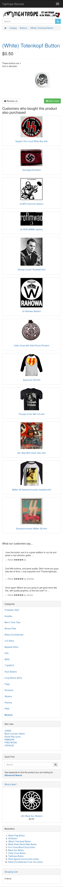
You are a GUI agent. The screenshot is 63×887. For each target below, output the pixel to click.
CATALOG (9, 745)
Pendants (9, 690)
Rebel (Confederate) (14, 634)
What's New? (11, 784)
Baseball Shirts (11, 646)
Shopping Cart (11, 871)
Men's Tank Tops (12, 622)
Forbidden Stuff (12, 609)
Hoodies (8, 616)
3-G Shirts (9, 640)
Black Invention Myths (15, 733)
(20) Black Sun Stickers (31, 815)
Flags (7, 683)
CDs (6, 653)
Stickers (8, 696)
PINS (7, 708)
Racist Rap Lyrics (13, 736)
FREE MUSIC (11, 742)
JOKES (8, 730)
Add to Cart (53, 100)
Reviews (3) (12, 100)
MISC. (7, 659)
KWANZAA (9, 739)
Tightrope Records (13, 4)
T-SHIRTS (9, 665)
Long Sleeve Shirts (13, 677)
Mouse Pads (10, 628)
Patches (8, 702)
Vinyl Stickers (11, 671)
